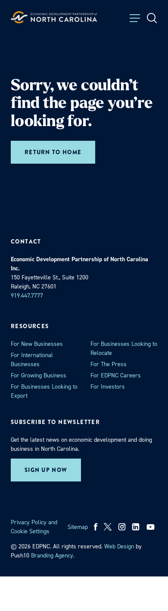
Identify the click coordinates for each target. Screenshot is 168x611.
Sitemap (78, 527)
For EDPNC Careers (115, 375)
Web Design (119, 546)
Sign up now (46, 470)
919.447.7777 (27, 295)
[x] (107, 527)
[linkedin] (136, 527)
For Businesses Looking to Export (44, 391)
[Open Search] (152, 18)
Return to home (53, 152)
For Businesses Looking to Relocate (123, 348)
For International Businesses (32, 359)
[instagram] (122, 527)
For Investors (107, 387)
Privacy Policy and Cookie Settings (34, 526)
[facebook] (96, 527)
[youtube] (151, 527)
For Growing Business (38, 375)
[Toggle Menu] (135, 18)
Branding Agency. (53, 555)
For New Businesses (37, 344)
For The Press (108, 364)
